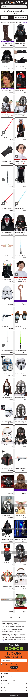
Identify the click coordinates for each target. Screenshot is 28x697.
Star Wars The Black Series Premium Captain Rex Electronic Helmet (7, 373)
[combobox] (12, 6)
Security (4, 691)
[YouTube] (17, 648)
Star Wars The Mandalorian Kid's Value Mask (7, 114)
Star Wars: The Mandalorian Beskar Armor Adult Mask (19, 562)
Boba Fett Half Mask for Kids (20, 610)
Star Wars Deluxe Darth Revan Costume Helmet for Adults (7, 232)
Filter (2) (4, 17)
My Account (7, 677)
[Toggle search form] (22, 2)
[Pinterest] (10, 648)
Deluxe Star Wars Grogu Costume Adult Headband (7, 255)
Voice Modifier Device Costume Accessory (20, 90)
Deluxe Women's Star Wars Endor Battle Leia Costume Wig (7, 90)
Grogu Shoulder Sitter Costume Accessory (20, 114)
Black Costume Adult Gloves (6, 161)
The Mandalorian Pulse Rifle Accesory (7, 610)
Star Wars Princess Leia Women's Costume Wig (20, 161)
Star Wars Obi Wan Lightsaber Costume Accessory (19, 208)
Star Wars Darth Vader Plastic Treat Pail (6, 279)
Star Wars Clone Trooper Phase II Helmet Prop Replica (7, 303)
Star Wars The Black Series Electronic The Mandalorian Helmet (6, 515)
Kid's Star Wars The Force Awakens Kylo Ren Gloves (7, 562)
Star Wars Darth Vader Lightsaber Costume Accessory (6, 137)
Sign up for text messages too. (12, 664)
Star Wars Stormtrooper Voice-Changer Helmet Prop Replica (7, 421)
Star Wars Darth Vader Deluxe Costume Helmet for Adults (7, 66)
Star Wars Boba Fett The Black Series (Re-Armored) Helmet (7, 468)
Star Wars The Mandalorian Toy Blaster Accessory (7, 326)
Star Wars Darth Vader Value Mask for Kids (20, 43)
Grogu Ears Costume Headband (19, 515)
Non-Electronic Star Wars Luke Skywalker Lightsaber (20, 255)
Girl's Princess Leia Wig (20, 279)
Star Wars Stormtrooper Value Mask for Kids (20, 586)
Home (5, 673)
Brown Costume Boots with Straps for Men (6, 43)
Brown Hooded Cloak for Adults (7, 397)
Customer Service (7, 684)
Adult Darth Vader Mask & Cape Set (7, 539)
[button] (26, 3)
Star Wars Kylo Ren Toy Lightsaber (7, 208)
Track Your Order (9, 680)
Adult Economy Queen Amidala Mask (7, 586)
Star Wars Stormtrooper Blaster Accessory (20, 468)
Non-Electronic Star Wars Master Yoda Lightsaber (20, 350)
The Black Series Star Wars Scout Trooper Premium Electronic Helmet (19, 373)
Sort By (19, 17)
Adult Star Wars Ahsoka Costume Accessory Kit (20, 137)
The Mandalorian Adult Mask (20, 397)
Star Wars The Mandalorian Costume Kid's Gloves (20, 326)
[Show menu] (2, 2)
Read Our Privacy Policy (14, 670)
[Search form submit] (25, 6)
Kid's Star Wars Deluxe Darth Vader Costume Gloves (20, 66)
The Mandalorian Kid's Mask (20, 421)
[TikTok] (21, 648)
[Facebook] (6, 648)
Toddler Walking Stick (20, 303)
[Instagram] (14, 648)
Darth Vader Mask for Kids (19, 444)
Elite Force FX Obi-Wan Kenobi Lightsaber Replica (20, 539)
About (3, 687)
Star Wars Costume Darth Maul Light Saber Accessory (7, 350)
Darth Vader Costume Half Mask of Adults (20, 232)
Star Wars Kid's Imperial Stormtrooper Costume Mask (7, 444)
